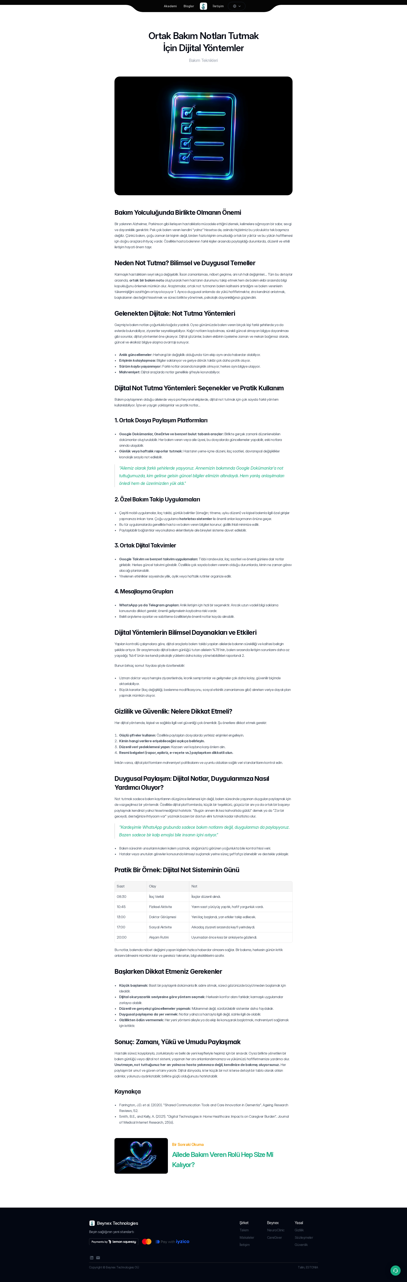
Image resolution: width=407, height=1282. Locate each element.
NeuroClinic (275, 1230)
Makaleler (247, 1237)
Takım (244, 1230)
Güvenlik (301, 1245)
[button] (395, 1270)
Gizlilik (299, 1230)
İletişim (244, 1245)
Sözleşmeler (304, 1237)
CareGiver (274, 1237)
